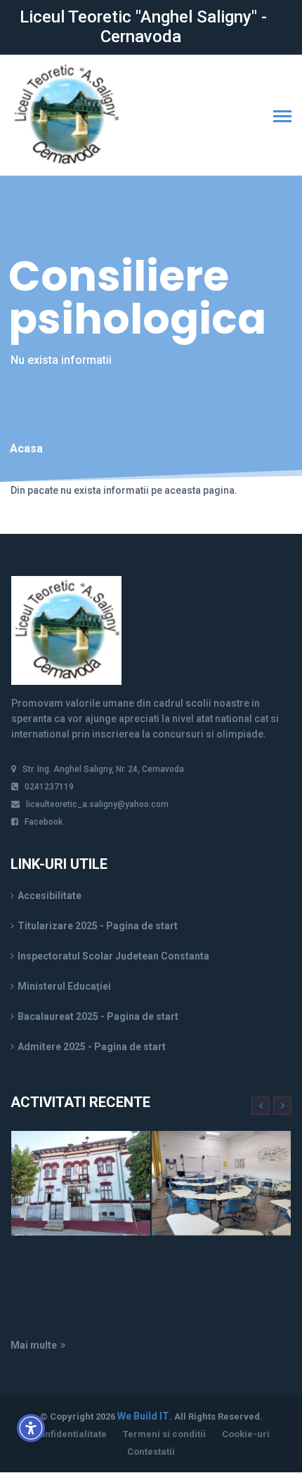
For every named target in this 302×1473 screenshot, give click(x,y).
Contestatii (151, 1451)
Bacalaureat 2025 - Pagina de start (98, 1016)
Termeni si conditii (164, 1434)
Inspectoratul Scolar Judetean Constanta (113, 956)
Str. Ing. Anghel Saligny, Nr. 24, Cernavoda (103, 769)
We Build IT (143, 1416)
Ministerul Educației (64, 986)
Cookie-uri (246, 1434)
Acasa (26, 448)
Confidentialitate (70, 1434)
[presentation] (260, 1105)
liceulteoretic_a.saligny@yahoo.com (97, 804)
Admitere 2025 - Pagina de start (92, 1046)
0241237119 (49, 787)
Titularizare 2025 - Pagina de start (98, 925)
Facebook (44, 822)
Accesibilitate (49, 895)
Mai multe (34, 1345)
